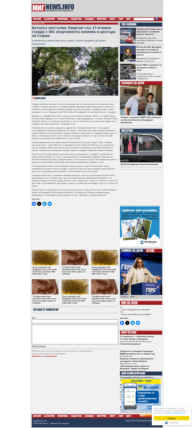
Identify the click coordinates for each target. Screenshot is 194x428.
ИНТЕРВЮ (102, 19)
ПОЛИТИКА (62, 19)
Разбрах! (171, 418)
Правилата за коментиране (44, 356)
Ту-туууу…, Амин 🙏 (129, 297)
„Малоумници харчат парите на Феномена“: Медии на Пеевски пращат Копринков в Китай (134, 368)
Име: (34, 318)
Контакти (130, 421)
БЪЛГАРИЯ (49, 19)
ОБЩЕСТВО (76, 19)
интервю (127, 130)
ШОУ (128, 19)
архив (150, 250)
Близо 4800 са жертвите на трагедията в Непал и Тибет (149, 67)
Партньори (141, 421)
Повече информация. (175, 412)
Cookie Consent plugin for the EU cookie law (171, 422)
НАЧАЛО (37, 19)
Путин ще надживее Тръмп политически (139, 164)
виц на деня (129, 302)
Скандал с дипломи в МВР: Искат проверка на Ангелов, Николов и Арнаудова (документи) (141, 119)
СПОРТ (112, 19)
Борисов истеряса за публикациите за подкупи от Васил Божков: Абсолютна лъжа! (137, 361)
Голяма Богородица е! (130, 344)
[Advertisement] (119, 8)
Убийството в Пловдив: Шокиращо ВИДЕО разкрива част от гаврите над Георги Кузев (137, 353)
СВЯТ (120, 19)
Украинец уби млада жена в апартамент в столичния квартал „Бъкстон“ (149, 31)
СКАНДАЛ (89, 19)
